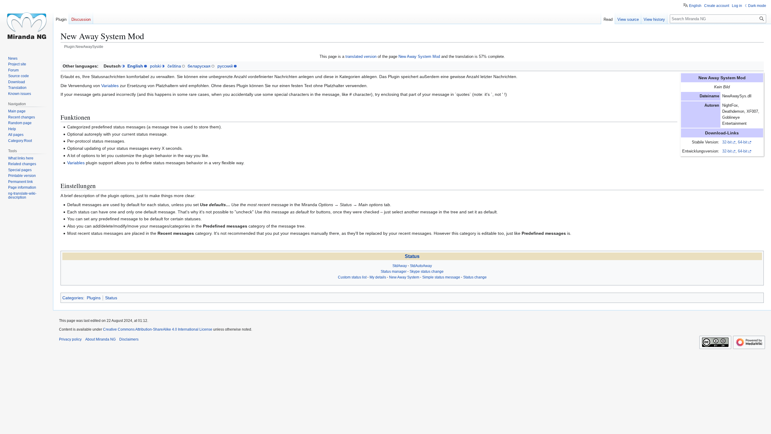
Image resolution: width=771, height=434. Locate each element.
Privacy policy (70, 339)
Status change (475, 277)
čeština (174, 66)
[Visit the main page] (26, 24)
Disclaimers (129, 339)
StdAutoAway (421, 266)
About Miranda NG (100, 339)
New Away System (404, 277)
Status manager (394, 271)
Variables (110, 85)
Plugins (94, 297)
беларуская (199, 66)
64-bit (743, 142)
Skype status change (427, 271)
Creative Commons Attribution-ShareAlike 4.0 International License (157, 329)
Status (412, 256)
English (135, 66)
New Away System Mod (419, 56)
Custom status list (352, 277)
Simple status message (441, 277)
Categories (72, 297)
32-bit (727, 142)
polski (155, 66)
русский (225, 66)
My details (378, 277)
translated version (360, 56)
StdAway (399, 266)
